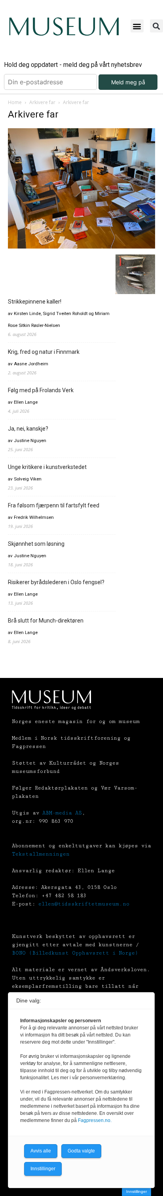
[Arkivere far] (81, 246)
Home (15, 102)
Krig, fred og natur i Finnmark (44, 352)
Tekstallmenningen (41, 854)
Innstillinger (136, 1191)
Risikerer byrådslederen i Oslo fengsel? (56, 582)
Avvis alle (40, 1151)
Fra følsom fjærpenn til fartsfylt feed (53, 505)
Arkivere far (42, 102)
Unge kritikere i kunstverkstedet (47, 467)
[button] (137, 25)
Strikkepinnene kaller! (34, 301)
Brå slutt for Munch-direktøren (45, 620)
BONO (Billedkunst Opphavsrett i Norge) (75, 953)
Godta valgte (81, 1151)
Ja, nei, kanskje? (28, 428)
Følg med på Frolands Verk (41, 390)
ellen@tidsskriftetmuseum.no (83, 904)
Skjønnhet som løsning (36, 544)
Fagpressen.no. (95, 1120)
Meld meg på (128, 82)
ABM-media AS (62, 813)
